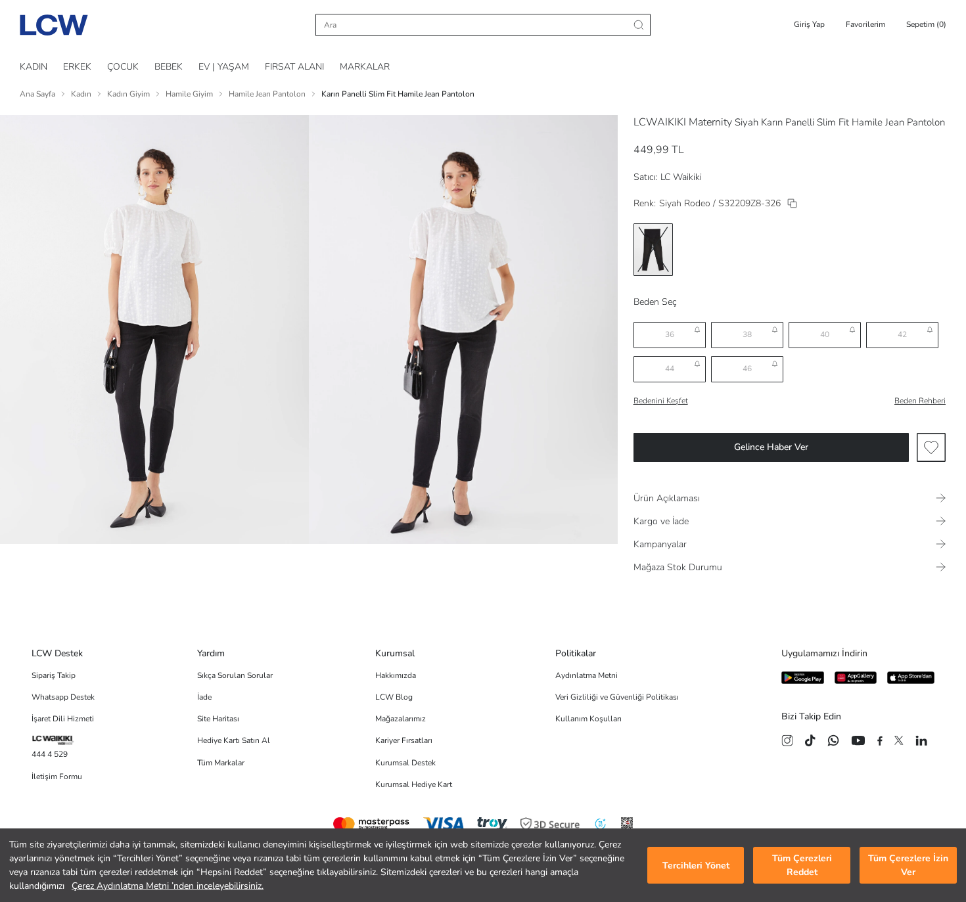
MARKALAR (365, 66)
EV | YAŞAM (223, 66)
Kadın (81, 94)
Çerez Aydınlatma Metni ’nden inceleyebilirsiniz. (168, 886)
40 (824, 334)
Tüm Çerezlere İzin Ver (908, 865)
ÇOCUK (123, 66)
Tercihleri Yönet (695, 865)
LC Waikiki (681, 177)
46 (747, 368)
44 (669, 368)
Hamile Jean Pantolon (267, 94)
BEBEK (168, 66)
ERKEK (77, 66)
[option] (653, 249)
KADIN (33, 66)
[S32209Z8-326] (792, 203)
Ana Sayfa (37, 94)
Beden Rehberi (920, 400)
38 (747, 334)
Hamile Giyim (189, 94)
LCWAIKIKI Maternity (682, 122)
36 (669, 334)
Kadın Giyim (128, 94)
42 (902, 334)
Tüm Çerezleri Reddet (802, 865)
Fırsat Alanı (294, 66)
